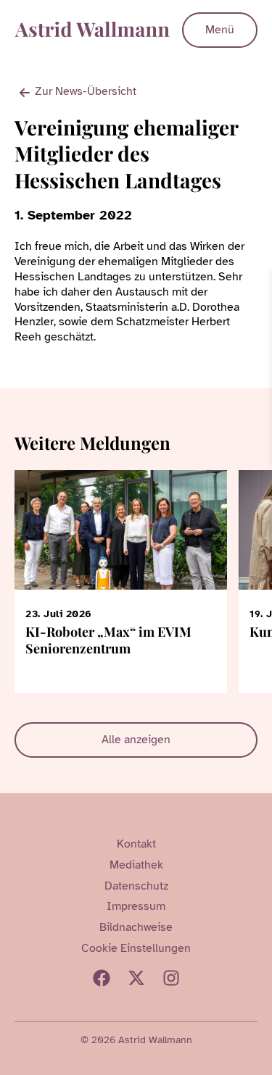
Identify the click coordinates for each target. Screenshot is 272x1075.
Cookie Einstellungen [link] (136, 948)
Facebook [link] (101, 978)
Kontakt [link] (136, 844)
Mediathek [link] (136, 865)
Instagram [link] (171, 978)
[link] (259, 282)
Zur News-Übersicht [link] (85, 91)
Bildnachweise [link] (136, 927)
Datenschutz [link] (136, 886)
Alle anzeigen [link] (136, 739)
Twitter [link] (136, 978)
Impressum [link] (136, 906)
